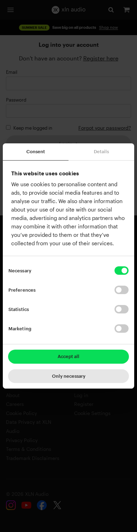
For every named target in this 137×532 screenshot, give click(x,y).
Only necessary (68, 376)
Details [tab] (101, 151)
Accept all (68, 356)
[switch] (122, 289)
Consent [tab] (35, 151)
